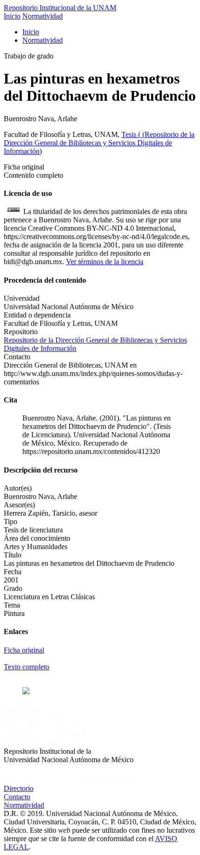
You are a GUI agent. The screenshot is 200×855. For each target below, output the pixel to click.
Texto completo (26, 667)
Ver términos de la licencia (104, 262)
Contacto (17, 797)
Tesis (129, 134)
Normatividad (42, 16)
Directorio (18, 788)
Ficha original (24, 650)
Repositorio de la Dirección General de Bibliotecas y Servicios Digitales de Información (99, 142)
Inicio (12, 16)
